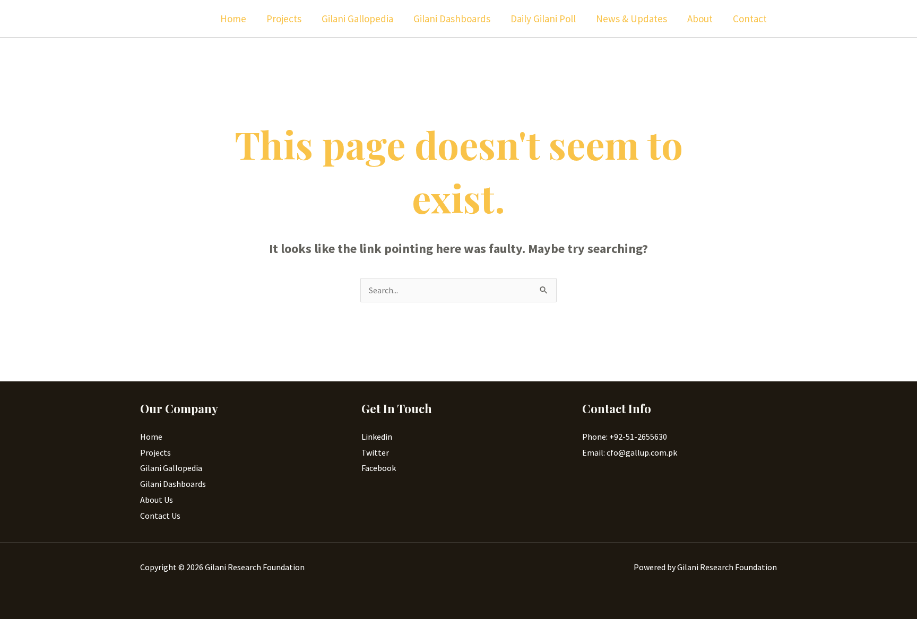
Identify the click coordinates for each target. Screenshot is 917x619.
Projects (283, 18)
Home (233, 18)
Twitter (375, 452)
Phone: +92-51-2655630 (624, 436)
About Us (156, 499)
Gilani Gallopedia (357, 18)
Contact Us (160, 515)
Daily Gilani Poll (543, 18)
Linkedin (376, 436)
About (700, 18)
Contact (750, 18)
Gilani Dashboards (451, 18)
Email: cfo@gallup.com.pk (629, 452)
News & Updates (631, 18)
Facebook (378, 468)
